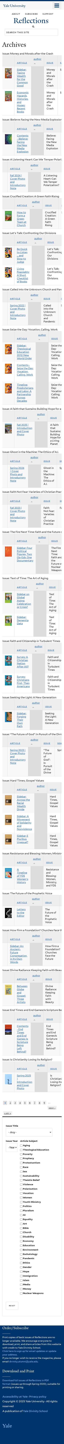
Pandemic (28, 1258)
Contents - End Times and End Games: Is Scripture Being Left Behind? (22, 1039)
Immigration (30, 1275)
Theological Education (36, 1149)
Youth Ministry (32, 1202)
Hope (26, 1271)
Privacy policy (37, 1396)
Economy (28, 1241)
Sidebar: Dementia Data (23, 620)
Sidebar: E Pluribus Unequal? (22, 839)
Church (27, 1232)
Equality (28, 1219)
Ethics (26, 1262)
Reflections (31, 20)
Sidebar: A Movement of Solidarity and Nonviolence (24, 823)
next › (52, 1107)
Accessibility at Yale (15, 1396)
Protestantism (31, 1162)
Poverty (27, 1154)
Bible (26, 1228)
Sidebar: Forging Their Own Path (21, 720)
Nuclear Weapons (33, 1293)
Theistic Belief (31, 1180)
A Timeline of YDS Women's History (22, 876)
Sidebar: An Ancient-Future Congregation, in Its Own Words (18, 954)
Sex (25, 1171)
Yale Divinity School (35, 1411)
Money (27, 1288)
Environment (30, 1249)
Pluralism (28, 1210)
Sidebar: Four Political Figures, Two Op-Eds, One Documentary (25, 554)
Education (29, 1245)
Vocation (28, 1193)
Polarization (30, 1188)
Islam (26, 1280)
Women (27, 1197)
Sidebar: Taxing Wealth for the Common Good (22, 77)
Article (22, 62)
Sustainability (31, 1175)
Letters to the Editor (21, 912)
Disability (28, 1236)
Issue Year (12, 1141)
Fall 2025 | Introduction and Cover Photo (24, 429)
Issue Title (12, 1125)
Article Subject (29, 1141)
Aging (26, 1145)
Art (25, 1223)
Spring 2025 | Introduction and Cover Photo (24, 1082)
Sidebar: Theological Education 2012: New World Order (24, 352)
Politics (27, 1206)
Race (25, 1167)
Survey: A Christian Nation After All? (23, 662)
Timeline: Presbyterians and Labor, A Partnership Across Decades (25, 392)
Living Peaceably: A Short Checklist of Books (23, 275)
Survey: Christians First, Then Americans (23, 681)
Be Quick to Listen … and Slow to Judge (22, 255)
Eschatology (30, 1254)
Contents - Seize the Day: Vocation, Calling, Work (25, 370)
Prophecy (28, 1158)
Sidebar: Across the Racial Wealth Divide (23, 803)
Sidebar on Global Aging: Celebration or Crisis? (24, 601)
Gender (27, 1267)
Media (26, 1284)
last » (7, 1113)
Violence (28, 1184)
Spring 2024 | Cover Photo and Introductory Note (18, 474)
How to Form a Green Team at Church (21, 219)
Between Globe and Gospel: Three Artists (22, 994)
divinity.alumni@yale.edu (23, 1361)
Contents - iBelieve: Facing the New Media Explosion (23, 143)
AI (24, 1215)
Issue (50, 62)
